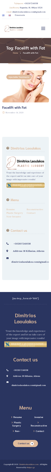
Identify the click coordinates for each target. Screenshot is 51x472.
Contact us (23, 443)
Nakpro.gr (31, 467)
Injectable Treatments (19, 77)
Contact (31, 212)
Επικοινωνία (20, 15)
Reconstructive (35, 209)
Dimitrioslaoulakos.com (29, 464)
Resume (10, 209)
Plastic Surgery (14, 212)
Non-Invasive (13, 216)
